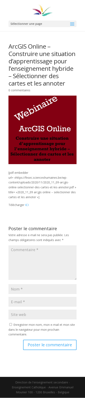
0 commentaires (19, 90)
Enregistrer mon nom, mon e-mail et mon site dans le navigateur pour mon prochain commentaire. (41, 329)
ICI (27, 205)
